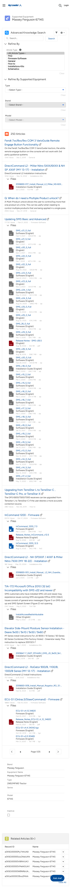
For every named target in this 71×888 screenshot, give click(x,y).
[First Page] (12, 751)
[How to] (35, 63)
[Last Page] (58, 751)
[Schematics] (35, 69)
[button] (63, 851)
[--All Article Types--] (35, 53)
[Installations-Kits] (35, 66)
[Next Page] (50, 751)
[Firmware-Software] (35, 58)
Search (51, 38)
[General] (35, 61)
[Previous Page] (21, 751)
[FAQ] (35, 56)
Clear (61, 73)
